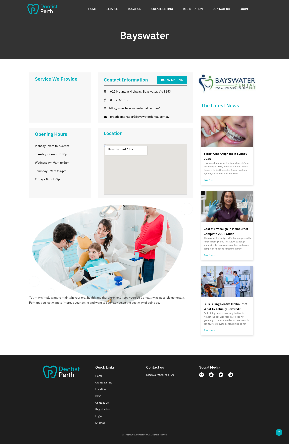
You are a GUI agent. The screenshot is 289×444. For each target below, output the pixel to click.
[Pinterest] (211, 374)
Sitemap (100, 422)
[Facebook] (201, 374)
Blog (98, 396)
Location (134, 9)
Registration (193, 9)
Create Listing (162, 9)
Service (112, 9)
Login (244, 9)
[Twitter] (221, 374)
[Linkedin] (230, 374)
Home (92, 9)
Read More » (209, 180)
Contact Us (221, 9)
